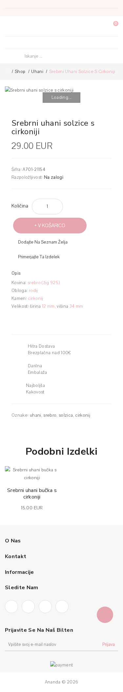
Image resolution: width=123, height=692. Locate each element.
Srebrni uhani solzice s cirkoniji (82, 72)
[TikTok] (80, 42)
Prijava (108, 644)
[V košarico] (14, 474)
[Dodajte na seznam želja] (51, 474)
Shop (20, 72)
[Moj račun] (86, 26)
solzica (66, 415)
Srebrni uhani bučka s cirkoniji (32, 494)
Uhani (37, 72)
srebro (49, 415)
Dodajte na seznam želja (43, 242)
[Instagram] (55, 42)
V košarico (51, 225)
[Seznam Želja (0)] (98, 26)
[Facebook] (43, 42)
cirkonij (82, 415)
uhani (35, 415)
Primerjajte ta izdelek (39, 257)
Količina (20, 206)
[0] (110, 26)
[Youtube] (67, 42)
